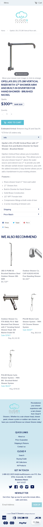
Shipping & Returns (21, 443)
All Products (21, 466)
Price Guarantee (21, 440)
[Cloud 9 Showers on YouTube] (32, 488)
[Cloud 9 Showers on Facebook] (16, 488)
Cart (40, 3)
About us (21, 437)
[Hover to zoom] (21, 56)
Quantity (4, 110)
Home (3, 31)
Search (21, 455)
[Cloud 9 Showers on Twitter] (10, 488)
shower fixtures (30, 422)
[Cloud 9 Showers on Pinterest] (21, 488)
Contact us (21, 447)
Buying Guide (22, 459)
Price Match (21, 214)
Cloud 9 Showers (17, 513)
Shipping (21, 209)
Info (21, 137)
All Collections (21, 462)
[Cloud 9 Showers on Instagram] (27, 488)
